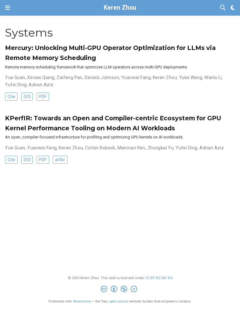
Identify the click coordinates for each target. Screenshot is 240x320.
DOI (27, 96)
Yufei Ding (16, 84)
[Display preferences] (233, 8)
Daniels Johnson (102, 77)
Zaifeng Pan (69, 77)
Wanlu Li (213, 77)
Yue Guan (15, 77)
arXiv (60, 159)
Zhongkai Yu (161, 147)
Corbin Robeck (100, 147)
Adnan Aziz (41, 84)
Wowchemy (82, 301)
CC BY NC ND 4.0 (158, 278)
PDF (43, 96)
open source (118, 301)
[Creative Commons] (120, 290)
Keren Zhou (120, 7)
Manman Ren (131, 147)
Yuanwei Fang (136, 77)
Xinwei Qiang (40, 77)
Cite (11, 96)
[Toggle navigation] (7, 7)
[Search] (223, 8)
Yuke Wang (190, 77)
